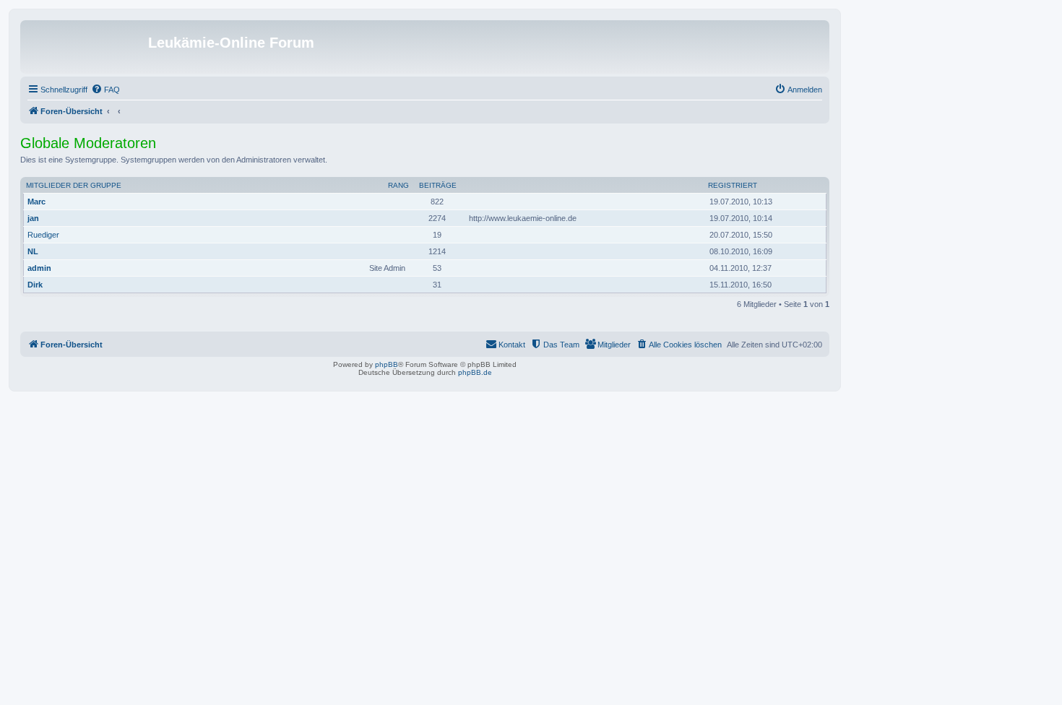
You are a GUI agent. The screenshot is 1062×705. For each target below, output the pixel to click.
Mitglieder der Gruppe (73, 185)
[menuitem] (105, 89)
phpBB (386, 364)
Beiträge (438, 185)
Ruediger (43, 234)
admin (39, 268)
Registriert (732, 185)
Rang (398, 185)
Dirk (35, 284)
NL (32, 251)
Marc (36, 201)
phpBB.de (475, 372)
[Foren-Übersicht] (86, 47)
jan (33, 218)
